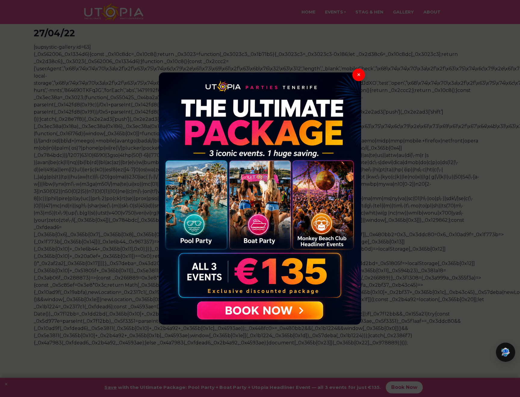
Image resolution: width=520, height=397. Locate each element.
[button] (505, 352)
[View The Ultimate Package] (260, 198)
